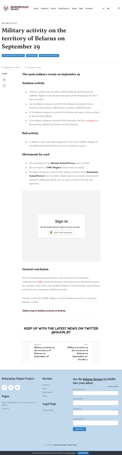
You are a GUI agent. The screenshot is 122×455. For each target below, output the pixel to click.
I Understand (83, 453)
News (74, 8)
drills (40, 281)
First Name (78, 399)
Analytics (44, 8)
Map (81, 8)
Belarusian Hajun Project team (65, 445)
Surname (77, 409)
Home (35, 8)
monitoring (31, 55)
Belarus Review (93, 379)
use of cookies (70, 453)
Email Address (79, 389)
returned (91, 120)
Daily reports (64, 8)
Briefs (53, 8)
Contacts (89, 8)
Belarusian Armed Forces (13, 55)
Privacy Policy (47, 410)
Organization (79, 419)
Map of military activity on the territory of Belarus (19, 403)
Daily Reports (47, 392)
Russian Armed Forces (49, 55)
